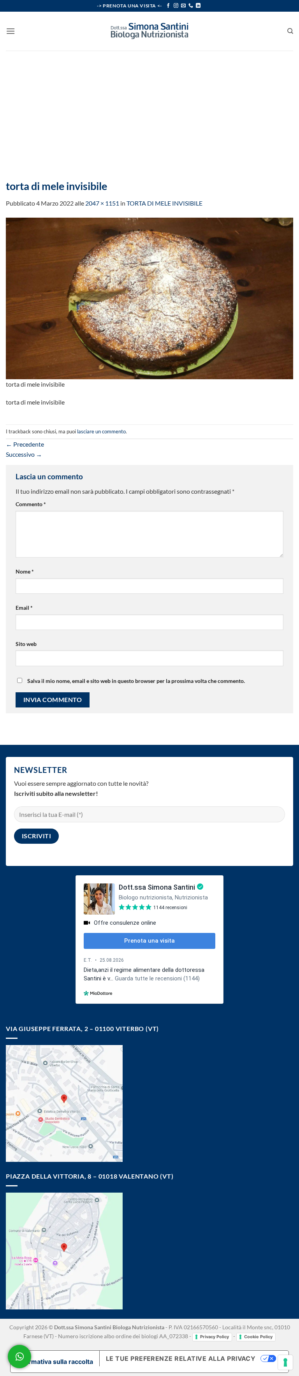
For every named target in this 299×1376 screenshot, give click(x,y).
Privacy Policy (214, 1336)
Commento (31, 504)
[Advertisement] (149, 109)
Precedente (25, 444)
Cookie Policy (258, 1336)
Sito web (26, 643)
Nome (25, 571)
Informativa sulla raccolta (55, 1361)
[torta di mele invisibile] (149, 297)
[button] (10, 30)
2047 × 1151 (102, 203)
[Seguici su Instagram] (176, 6)
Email (24, 607)
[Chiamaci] (190, 6)
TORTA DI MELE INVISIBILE (164, 203)
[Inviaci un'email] (183, 6)
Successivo (24, 454)
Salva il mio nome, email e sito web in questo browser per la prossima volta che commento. (136, 680)
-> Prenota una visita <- (129, 6)
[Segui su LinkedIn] (198, 6)
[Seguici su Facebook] (168, 6)
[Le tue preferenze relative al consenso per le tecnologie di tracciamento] (285, 1362)
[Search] (290, 31)
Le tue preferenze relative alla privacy (181, 1358)
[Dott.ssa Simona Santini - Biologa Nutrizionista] (149, 31)
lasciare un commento (101, 431)
